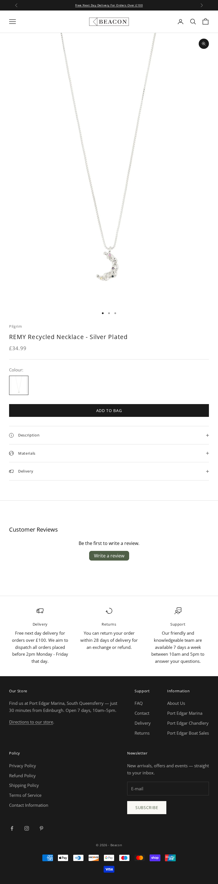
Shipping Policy (24, 785)
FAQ (139, 703)
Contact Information (28, 805)
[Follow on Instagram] (27, 828)
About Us (176, 703)
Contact (142, 713)
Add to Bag (109, 410)
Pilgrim (15, 326)
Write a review (109, 556)
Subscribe (146, 807)
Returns (142, 733)
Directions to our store (31, 722)
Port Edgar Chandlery (188, 723)
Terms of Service (25, 795)
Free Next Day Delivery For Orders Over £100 (109, 5)
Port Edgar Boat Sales (188, 733)
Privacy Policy (22, 765)
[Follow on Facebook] (12, 828)
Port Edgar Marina (184, 713)
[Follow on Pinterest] (41, 828)
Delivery (143, 723)
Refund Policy (22, 775)
